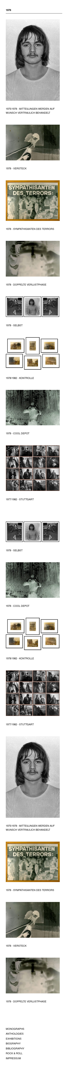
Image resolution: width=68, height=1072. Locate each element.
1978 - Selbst (14, 325)
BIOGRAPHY (13, 1043)
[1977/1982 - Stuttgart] (33, 490)
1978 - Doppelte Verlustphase (26, 284)
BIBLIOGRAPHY (15, 1048)
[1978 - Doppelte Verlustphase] (33, 275)
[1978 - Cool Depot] (33, 424)
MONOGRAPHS (15, 1028)
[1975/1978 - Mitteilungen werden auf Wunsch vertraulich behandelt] (33, 99)
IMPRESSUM (13, 1058)
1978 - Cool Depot (17, 433)
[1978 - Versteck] (33, 159)
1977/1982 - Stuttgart (20, 499)
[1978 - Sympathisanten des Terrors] (33, 220)
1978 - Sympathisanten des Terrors (30, 229)
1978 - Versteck (16, 168)
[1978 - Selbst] (33, 316)
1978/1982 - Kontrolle (20, 378)
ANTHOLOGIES (15, 1033)
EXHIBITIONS (13, 1038)
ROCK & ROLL (14, 1053)
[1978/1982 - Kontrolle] (33, 369)
